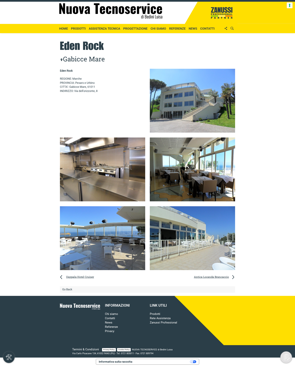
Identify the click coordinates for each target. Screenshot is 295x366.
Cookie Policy (124, 350)
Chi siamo (158, 28)
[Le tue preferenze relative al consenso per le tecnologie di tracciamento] (290, 5)
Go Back (67, 289)
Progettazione (135, 28)
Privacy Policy (109, 350)
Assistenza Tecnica (104, 28)
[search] (232, 28)
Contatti (207, 28)
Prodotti (155, 314)
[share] (226, 28)
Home (63, 28)
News (108, 322)
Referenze (177, 28)
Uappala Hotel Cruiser (80, 277)
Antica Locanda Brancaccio (211, 277)
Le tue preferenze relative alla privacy (163, 361)
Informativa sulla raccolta (115, 361)
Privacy (109, 331)
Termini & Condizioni (85, 349)
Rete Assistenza (160, 318)
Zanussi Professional (163, 322)
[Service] (9, 357)
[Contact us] (286, 357)
